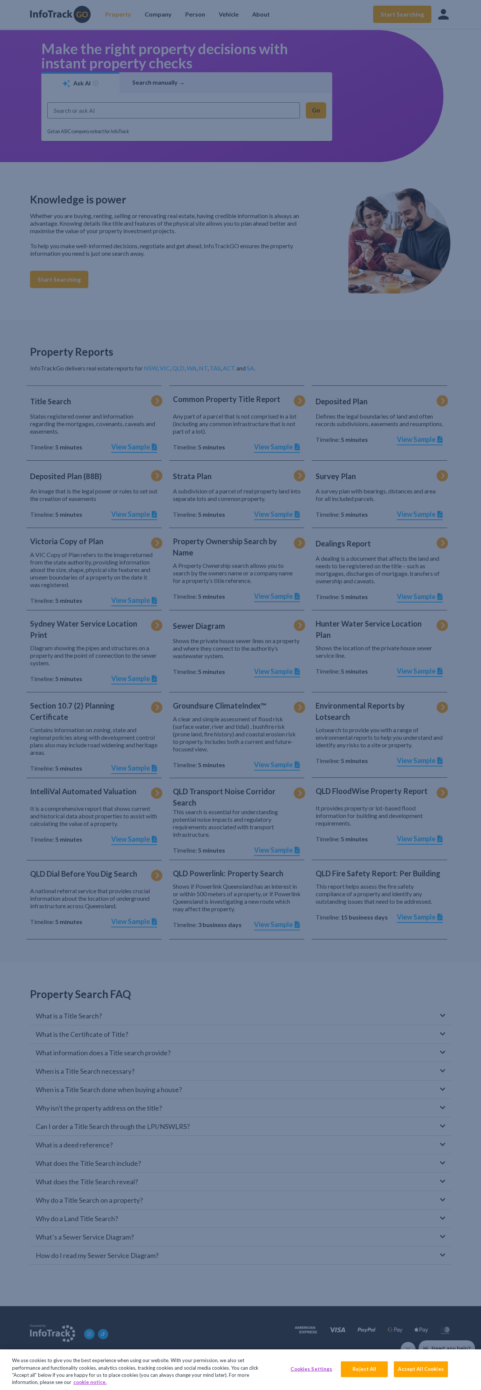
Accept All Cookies (420, 1369)
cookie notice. (90, 1382)
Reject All (364, 1369)
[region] (240, 1369)
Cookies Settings (311, 1369)
